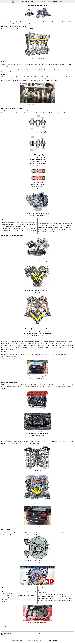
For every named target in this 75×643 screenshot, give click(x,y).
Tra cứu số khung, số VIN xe (25, 1)
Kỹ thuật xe (10, 633)
